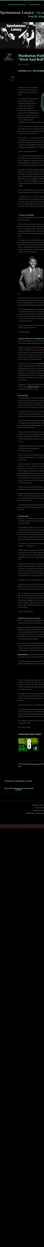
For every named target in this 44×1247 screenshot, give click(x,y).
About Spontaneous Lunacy (17, 4)
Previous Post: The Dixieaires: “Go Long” (19, 781)
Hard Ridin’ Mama (32, 386)
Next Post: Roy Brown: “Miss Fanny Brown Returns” (18, 789)
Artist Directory (34, 4)
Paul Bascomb (36, 764)
